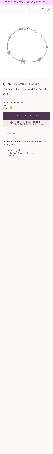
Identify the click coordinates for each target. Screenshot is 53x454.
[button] (4, 9)
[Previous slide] (3, 46)
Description (9, 134)
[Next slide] (50, 46)
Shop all (7, 84)
